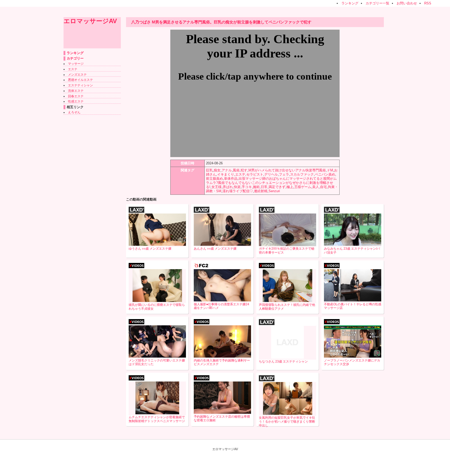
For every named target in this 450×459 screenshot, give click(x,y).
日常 (264, 187)
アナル (227, 170)
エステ (72, 69)
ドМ (330, 170)
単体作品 (231, 178)
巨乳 (209, 170)
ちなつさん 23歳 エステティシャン (283, 361)
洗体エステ (76, 91)
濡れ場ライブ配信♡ (237, 191)
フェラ (284, 174)
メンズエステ (77, 74)
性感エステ (76, 101)
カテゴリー (75, 58)
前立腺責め (214, 178)
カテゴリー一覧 (377, 3)
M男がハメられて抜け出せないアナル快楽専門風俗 (287, 170)
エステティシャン (80, 85)
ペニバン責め (325, 174)
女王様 (216, 187)
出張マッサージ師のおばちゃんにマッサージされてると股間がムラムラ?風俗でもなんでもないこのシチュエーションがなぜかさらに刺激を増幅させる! (271, 183)
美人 (315, 187)
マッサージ (76, 64)
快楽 (237, 187)
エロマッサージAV (90, 20)
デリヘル (271, 174)
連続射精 (260, 191)
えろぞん (74, 112)
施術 (256, 187)
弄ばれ (228, 187)
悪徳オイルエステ (80, 80)
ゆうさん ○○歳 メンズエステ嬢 (150, 248)
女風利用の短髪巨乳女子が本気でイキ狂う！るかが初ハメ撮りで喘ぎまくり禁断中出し (287, 421)
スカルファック (302, 174)
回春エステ (76, 96)
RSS (427, 3)
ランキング (349, 3)
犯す (244, 170)
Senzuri (274, 191)
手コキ (247, 187)
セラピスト (254, 174)
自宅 (323, 187)
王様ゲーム (302, 187)
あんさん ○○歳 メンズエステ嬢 (215, 248)
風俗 (236, 170)
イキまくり (225, 174)
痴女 (217, 170)
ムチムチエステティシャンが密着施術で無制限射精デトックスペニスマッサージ (157, 419)
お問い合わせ (407, 3)
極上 (289, 187)
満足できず (276, 187)
